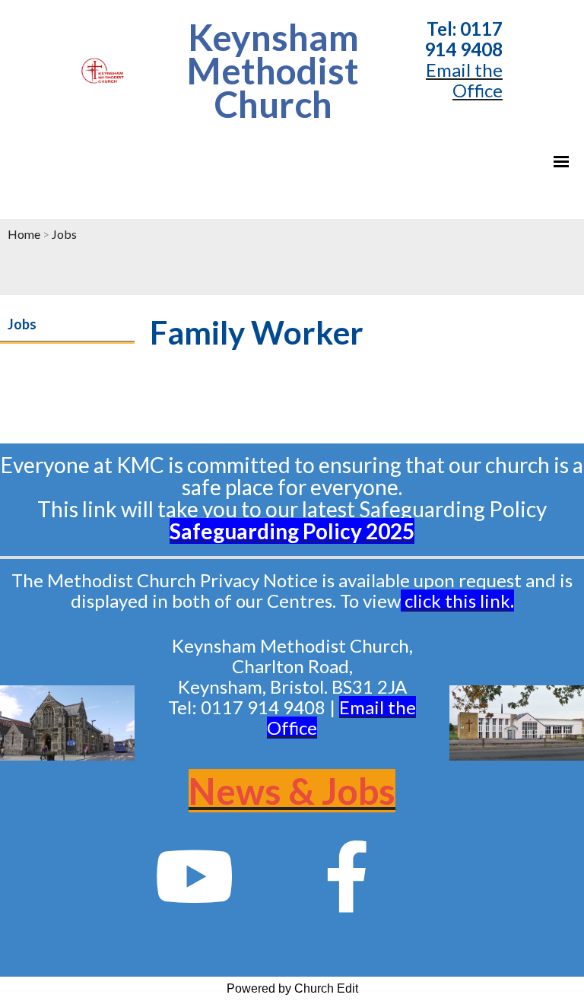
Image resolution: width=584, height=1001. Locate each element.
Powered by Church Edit (292, 988)
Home (24, 234)
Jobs (64, 234)
